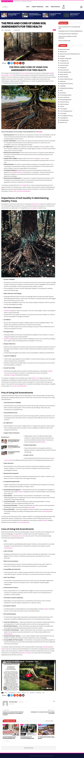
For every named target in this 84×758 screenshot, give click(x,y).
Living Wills (62, 86)
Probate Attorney (64, 102)
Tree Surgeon (63, 108)
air (27, 692)
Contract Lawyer (64, 65)
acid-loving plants (11, 692)
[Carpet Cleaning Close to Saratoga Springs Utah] (4, 15)
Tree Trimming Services (66, 111)
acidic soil (19, 692)
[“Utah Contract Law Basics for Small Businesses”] (66, 15)
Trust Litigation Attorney (66, 115)
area (43, 692)
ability (5, 692)
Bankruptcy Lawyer (65, 49)
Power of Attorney (64, 97)
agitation (24, 692)
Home (27, 6)
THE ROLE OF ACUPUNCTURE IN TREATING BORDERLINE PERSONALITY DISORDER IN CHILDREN (13, 713)
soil (44, 146)
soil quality (33, 208)
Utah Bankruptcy (64, 120)
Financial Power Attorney (66, 83)
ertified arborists (17, 172)
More (63, 8)
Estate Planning (64, 76)
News (47, 6)
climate (46, 609)
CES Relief (62, 56)
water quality (31, 507)
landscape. (9, 634)
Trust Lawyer (63, 113)
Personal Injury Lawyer (65, 95)
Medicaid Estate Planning (66, 88)
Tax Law (62, 106)
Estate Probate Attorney (66, 79)
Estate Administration (65, 72)
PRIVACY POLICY (17, 1)
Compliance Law (64, 60)
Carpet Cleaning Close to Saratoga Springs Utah (14, 440)
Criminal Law (63, 67)
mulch (42, 158)
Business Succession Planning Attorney (70, 54)
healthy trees (35, 204)
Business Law (63, 51)
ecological (12, 375)
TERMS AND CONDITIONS (27, 1)
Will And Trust (63, 122)
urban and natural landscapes (21, 191)
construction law (64, 63)
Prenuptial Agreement (65, 99)
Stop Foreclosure (55, 6)
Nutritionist (63, 92)
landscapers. (9, 548)
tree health (25, 73)
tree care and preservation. (19, 386)
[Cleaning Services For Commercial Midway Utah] (25, 15)
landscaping (46, 511)
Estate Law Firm (64, 74)
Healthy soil (7, 310)
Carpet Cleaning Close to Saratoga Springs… (14, 14)
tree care (22, 536)
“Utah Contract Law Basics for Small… (74, 14)
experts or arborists (26, 652)
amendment (32, 692)
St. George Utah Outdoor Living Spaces (55, 14)
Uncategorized (64, 118)
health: (40, 131)
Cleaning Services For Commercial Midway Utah (34, 14)
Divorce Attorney (64, 70)
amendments (38, 692)
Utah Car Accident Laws (64, 40)
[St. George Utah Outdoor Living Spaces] (45, 15)
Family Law (62, 81)
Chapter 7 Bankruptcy (37, 6)
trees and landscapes (23, 522)
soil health (42, 442)
